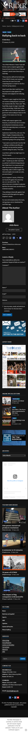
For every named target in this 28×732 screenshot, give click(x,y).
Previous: (11, 243)
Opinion (4, 623)
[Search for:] (11, 658)
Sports (4, 32)
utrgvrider (12, 496)
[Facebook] (18, 21)
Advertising (5, 640)
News (14, 418)
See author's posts (14, 229)
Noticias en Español (8, 614)
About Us (5, 649)
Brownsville (7, 590)
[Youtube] (26, 21)
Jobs (3, 651)
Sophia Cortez (6, 552)
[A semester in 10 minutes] (14, 540)
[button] (2, 20)
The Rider (6, 496)
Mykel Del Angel (7, 574)
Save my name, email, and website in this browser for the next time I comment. (14, 309)
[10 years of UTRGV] (14, 562)
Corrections (5, 647)
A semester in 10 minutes (12, 550)
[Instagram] (23, 21)
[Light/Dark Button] (11, 20)
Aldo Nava (7, 40)
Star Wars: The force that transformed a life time (6, 411)
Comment (5, 265)
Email (4, 294)
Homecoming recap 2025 (6, 421)
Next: (8, 248)
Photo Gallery (6, 629)
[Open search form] (15, 21)
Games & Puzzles (7, 626)
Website (4, 300)
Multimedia (16, 398)
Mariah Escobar (7, 530)
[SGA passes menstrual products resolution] (14, 515)
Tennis (9, 32)
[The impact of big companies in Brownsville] (14, 584)
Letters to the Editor (8, 645)
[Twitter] (21, 21)
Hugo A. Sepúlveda (7, 599)
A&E (14, 407)
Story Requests (6, 642)
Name (4, 287)
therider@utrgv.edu (12, 691)
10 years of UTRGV (6, 401)
